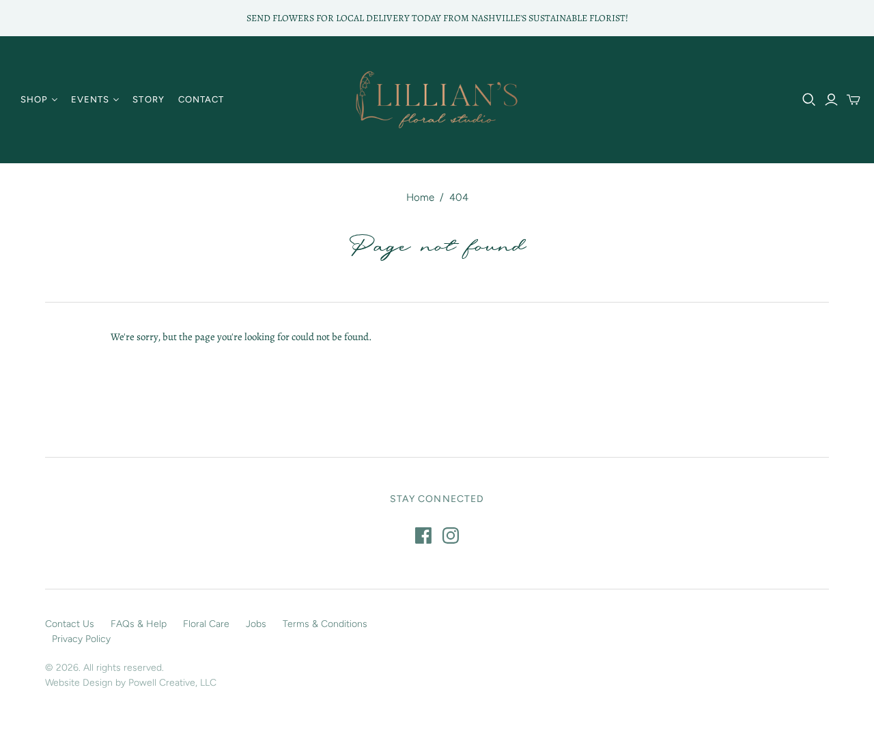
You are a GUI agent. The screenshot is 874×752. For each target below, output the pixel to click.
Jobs (256, 624)
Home (420, 197)
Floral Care (206, 624)
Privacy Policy (81, 639)
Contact (201, 99)
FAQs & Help (139, 624)
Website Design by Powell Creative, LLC (130, 682)
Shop (34, 99)
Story (148, 99)
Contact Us (69, 624)
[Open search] (809, 100)
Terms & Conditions (325, 624)
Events (90, 99)
